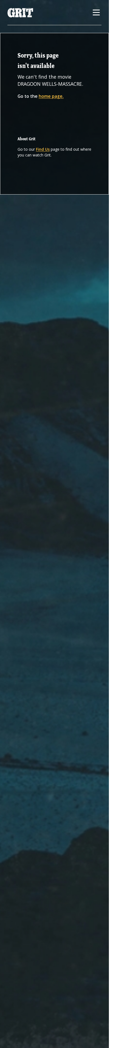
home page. (51, 96)
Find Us (43, 149)
